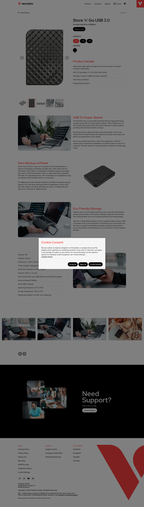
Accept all (72, 264)
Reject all (83, 264)
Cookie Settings (95, 264)
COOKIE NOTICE (47, 257)
